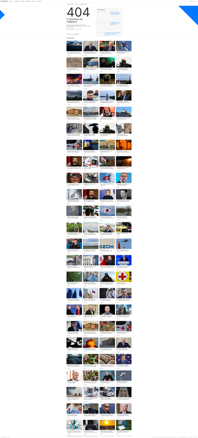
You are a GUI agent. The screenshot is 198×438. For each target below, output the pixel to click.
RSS (153, 437)
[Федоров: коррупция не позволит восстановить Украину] (107, 378)
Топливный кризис (83, 4)
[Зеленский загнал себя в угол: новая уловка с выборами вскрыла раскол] (107, 312)
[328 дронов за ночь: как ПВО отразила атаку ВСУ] (123, 164)
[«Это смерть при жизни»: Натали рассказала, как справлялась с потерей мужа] (123, 394)
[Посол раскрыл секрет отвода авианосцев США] (90, 81)
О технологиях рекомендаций (163, 437)
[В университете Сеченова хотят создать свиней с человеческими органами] (107, 361)
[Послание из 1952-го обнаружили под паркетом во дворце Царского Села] (74, 65)
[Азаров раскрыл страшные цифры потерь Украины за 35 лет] (123, 98)
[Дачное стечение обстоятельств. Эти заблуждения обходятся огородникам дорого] (107, 328)
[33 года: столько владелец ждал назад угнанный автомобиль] (90, 411)
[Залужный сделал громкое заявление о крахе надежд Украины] (74, 328)
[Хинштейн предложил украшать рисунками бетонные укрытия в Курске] (123, 295)
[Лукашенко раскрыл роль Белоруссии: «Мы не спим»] (123, 345)
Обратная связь (190, 437)
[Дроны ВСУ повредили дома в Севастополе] (90, 180)
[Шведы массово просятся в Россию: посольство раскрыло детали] (74, 114)
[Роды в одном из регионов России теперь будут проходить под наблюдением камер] (90, 279)
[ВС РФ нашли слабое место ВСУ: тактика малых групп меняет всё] (74, 164)
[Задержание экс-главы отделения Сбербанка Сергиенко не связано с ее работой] (90, 427)
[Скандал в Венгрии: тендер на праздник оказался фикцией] (107, 230)
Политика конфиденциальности (173, 437)
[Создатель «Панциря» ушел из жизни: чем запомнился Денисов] (107, 164)
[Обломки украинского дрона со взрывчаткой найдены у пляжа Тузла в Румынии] (107, 98)
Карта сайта (195, 437)
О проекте (156, 437)
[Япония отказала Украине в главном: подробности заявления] (107, 213)
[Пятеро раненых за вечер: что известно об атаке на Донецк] (74, 147)
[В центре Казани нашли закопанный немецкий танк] (123, 131)
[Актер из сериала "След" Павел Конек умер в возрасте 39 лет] (123, 197)
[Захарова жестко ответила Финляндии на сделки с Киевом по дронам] (107, 197)
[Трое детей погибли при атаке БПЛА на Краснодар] (123, 328)
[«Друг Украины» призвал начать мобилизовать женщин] (90, 312)
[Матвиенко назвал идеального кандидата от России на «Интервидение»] (74, 246)
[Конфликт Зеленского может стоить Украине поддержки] (107, 65)
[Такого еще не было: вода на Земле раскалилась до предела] (107, 427)
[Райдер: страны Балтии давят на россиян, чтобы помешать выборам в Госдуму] (90, 295)
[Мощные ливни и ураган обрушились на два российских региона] (74, 263)
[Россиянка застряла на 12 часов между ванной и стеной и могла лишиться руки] (74, 427)
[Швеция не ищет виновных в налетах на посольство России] (90, 328)
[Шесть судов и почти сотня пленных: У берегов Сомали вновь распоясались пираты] (107, 345)
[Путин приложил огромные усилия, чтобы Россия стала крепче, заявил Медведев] (123, 361)
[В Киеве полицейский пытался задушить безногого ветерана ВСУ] (74, 131)
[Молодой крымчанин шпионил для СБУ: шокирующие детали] (107, 279)
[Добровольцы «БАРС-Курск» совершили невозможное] (74, 345)
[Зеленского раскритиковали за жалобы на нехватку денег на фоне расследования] (90, 98)
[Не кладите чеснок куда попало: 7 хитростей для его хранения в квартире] (90, 378)
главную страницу (77, 29)
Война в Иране (71, 4)
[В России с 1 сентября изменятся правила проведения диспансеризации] (90, 394)
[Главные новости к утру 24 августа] (123, 230)
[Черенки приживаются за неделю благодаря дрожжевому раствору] (74, 230)
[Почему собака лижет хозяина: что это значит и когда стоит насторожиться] (123, 312)
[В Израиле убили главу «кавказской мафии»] (123, 279)
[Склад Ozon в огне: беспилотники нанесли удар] (107, 246)
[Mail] (1, 1)
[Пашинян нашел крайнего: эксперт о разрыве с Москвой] (90, 230)
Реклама (9, 437)
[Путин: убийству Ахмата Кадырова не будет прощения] (107, 48)
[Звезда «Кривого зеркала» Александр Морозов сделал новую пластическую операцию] (107, 114)
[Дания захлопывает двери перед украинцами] (107, 180)
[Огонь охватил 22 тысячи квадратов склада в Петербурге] (123, 147)
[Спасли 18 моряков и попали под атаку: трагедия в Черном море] (74, 48)
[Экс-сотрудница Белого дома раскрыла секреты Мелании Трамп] (74, 180)
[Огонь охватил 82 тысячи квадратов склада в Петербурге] (74, 81)
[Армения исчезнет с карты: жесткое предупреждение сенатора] (74, 213)
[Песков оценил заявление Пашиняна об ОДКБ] (74, 378)
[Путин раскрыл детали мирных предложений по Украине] (123, 263)
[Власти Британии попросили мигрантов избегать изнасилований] (107, 147)
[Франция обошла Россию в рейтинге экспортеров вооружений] (123, 378)
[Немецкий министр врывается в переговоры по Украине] (123, 180)
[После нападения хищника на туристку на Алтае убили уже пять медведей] (107, 81)
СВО (77, 4)
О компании (5, 437)
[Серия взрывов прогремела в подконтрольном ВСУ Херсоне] (90, 345)
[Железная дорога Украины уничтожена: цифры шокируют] (123, 81)
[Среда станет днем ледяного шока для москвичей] (74, 279)
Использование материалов (183, 437)
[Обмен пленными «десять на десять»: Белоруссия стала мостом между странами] (123, 246)
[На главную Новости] (5, 1)
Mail (1, 437)
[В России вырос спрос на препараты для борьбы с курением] (74, 411)
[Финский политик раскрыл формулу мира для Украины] (90, 147)
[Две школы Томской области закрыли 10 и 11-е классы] (123, 427)
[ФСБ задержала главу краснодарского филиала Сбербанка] (107, 295)
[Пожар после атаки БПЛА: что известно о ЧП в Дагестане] (74, 394)
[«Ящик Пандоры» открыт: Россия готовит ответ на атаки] (123, 114)
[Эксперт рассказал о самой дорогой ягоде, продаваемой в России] (90, 361)
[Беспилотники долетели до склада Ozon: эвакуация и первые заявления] (123, 65)
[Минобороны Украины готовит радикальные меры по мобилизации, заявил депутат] (90, 263)
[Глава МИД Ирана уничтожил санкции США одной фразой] (74, 197)
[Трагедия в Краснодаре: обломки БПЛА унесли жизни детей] (90, 65)
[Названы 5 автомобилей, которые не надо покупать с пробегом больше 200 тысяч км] (107, 394)
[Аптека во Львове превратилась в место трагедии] (90, 164)
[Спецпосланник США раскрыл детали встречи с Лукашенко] (74, 295)
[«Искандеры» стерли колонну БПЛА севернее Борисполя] (90, 246)
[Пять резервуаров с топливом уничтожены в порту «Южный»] (90, 114)
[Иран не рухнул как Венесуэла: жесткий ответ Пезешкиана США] (107, 263)
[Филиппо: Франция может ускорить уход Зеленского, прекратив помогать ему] (90, 197)
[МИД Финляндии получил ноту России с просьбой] (123, 48)
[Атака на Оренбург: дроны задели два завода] (107, 131)
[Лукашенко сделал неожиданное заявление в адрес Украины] (90, 48)
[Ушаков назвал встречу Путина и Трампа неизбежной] (74, 312)
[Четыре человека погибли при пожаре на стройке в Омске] (74, 361)
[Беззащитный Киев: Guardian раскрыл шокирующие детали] (74, 98)
